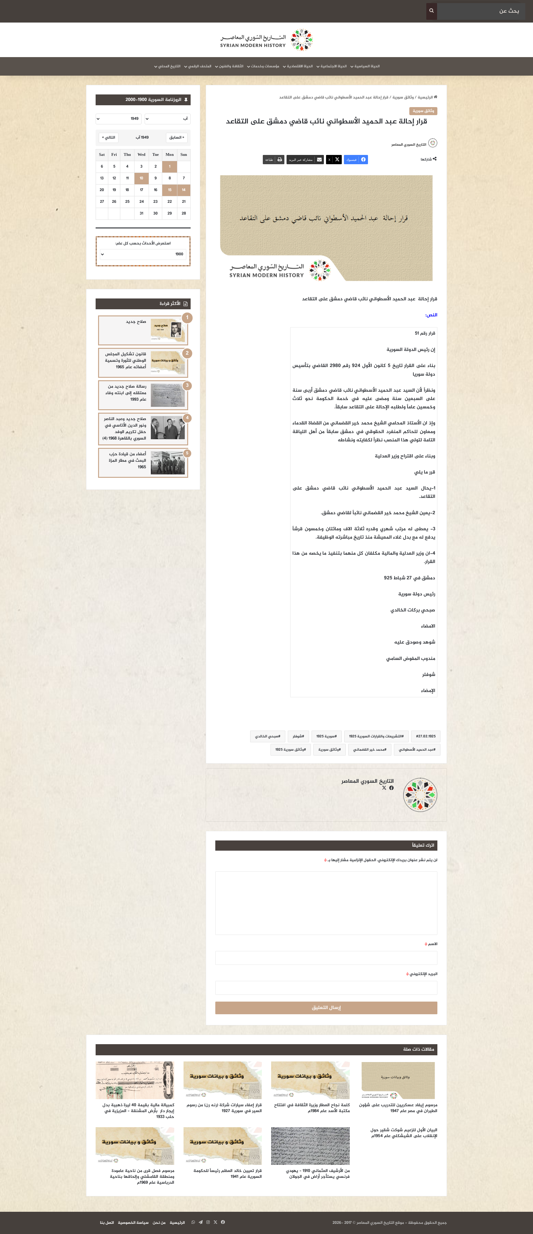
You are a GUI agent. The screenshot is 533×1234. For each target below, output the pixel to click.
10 (141, 178)
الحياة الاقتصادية (300, 66)
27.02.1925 (427, 736)
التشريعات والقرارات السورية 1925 (375, 736)
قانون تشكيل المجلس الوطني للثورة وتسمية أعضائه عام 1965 (125, 361)
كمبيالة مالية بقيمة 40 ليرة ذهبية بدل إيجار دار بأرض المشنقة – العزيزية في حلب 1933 (138, 1111)
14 (183, 190)
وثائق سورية (403, 97)
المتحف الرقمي (199, 66)
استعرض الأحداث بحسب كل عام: (143, 243)
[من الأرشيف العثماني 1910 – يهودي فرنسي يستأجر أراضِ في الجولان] (310, 1146)
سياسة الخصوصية (133, 1222)
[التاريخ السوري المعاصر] (266, 40)
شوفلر (297, 736)
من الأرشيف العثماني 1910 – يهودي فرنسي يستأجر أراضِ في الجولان (318, 1173)
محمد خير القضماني (368, 750)
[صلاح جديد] (168, 330)
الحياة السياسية (367, 66)
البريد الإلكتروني (421, 974)
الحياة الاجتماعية (333, 66)
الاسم (431, 944)
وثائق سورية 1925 (289, 750)
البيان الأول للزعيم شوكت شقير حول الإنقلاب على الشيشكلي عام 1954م (403, 1133)
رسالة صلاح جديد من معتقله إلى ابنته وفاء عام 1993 (125, 393)
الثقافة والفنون (231, 66)
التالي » (108, 137)
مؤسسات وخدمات (265, 66)
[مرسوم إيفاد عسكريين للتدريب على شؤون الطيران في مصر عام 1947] (398, 1080)
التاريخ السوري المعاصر (408, 144)
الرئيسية (426, 97)
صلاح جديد (136, 321)
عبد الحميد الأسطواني (416, 750)
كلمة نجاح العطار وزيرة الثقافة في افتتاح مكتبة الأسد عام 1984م (312, 1108)
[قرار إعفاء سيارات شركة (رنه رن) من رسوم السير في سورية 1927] (223, 1080)
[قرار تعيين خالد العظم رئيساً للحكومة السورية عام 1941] (223, 1146)
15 (169, 190)
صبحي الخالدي (266, 736)
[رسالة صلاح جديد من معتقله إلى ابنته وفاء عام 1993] (168, 395)
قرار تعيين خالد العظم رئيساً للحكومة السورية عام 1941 (227, 1173)
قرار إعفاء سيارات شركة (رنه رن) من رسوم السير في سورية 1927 (224, 1108)
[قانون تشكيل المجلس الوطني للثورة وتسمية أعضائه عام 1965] (168, 362)
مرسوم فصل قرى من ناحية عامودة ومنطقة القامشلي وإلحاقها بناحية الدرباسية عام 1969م (142, 1176)
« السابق (176, 137)
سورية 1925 (325, 736)
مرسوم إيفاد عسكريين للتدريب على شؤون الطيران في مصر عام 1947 (398, 1108)
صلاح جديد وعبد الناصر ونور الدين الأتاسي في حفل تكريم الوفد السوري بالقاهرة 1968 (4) (124, 428)
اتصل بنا (107, 1222)
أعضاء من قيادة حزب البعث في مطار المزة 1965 (127, 461)
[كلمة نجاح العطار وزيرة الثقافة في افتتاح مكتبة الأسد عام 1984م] (310, 1080)
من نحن (159, 1222)
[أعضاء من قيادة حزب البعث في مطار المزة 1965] (168, 462)
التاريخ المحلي (169, 66)
